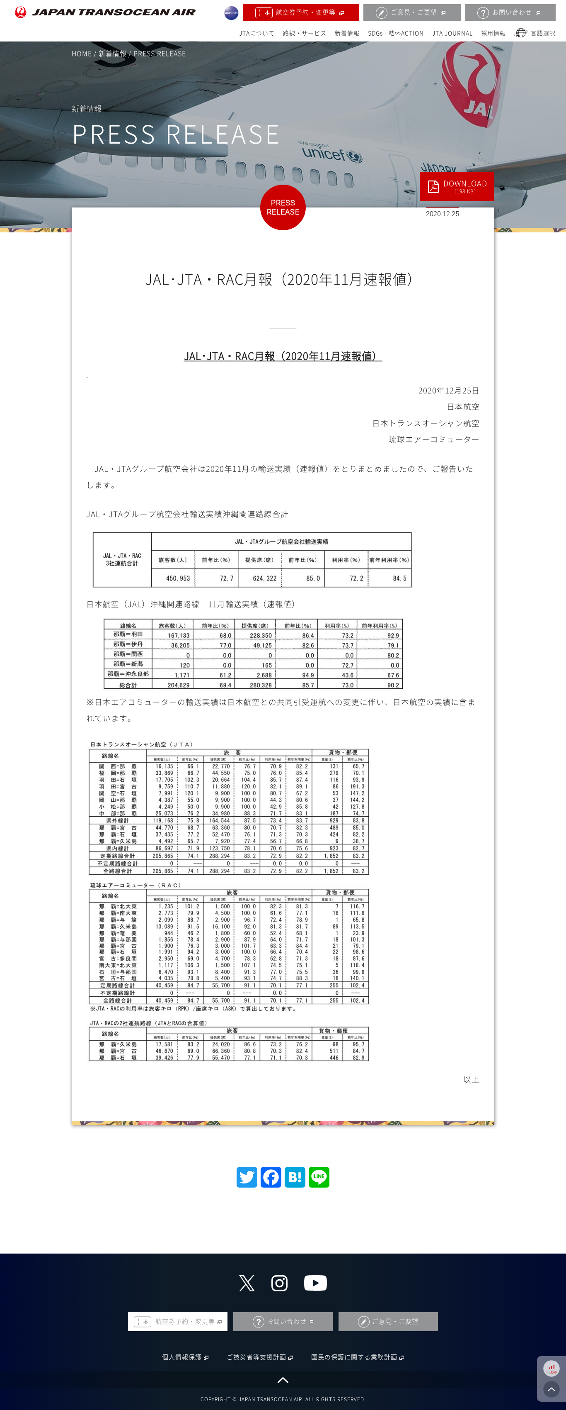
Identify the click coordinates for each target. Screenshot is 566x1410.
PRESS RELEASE (159, 53)
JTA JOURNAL (452, 33)
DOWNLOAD (465, 187)
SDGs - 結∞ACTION (396, 33)
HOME (82, 53)
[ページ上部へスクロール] (283, 1379)
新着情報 (347, 33)
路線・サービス (305, 33)
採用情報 (493, 33)
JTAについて (257, 33)
